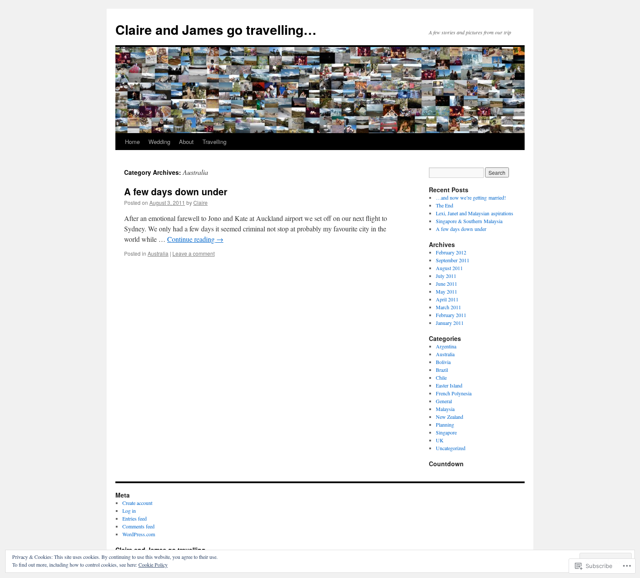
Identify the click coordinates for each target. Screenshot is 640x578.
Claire (200, 202)
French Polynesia (454, 393)
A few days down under (175, 191)
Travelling (214, 141)
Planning (445, 424)
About (186, 141)
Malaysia (445, 408)
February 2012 (451, 252)
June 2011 (446, 283)
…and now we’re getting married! (471, 197)
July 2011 (446, 275)
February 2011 (451, 314)
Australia (158, 253)
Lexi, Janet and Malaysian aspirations (474, 213)
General (444, 401)
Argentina (446, 346)
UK (440, 440)
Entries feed (134, 518)
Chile (441, 377)
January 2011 (450, 322)
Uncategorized (450, 447)
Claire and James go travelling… (216, 29)
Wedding (159, 141)
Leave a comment (193, 253)
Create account (137, 502)
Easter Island (449, 385)
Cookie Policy (153, 564)
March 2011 (448, 307)
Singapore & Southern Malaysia (469, 220)
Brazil (442, 369)
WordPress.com (138, 534)
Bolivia (443, 361)
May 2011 (446, 291)
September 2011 (452, 260)
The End (444, 205)
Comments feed (138, 526)
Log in (129, 510)
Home (132, 141)
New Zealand (449, 416)
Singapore (446, 432)
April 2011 (447, 299)
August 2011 (449, 267)
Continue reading (195, 239)
